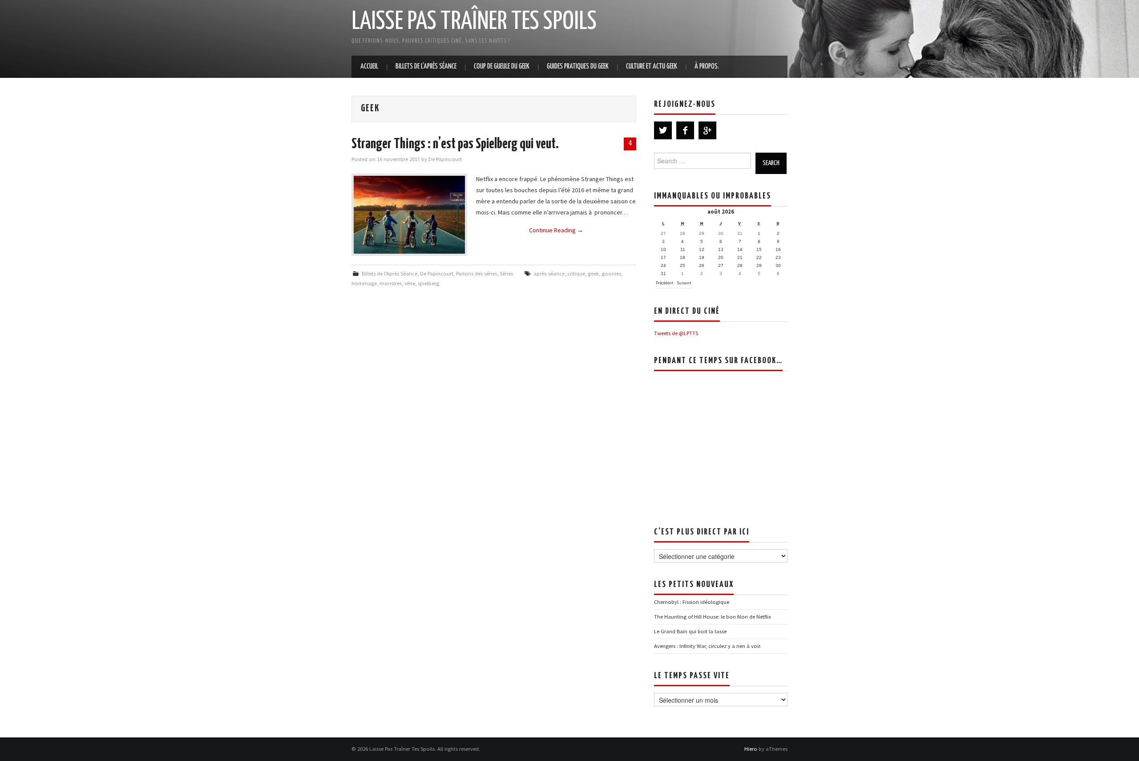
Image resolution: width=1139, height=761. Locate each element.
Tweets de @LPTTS (676, 333)
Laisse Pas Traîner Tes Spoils (474, 21)
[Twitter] (663, 130)
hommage (364, 283)
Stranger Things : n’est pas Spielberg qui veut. (455, 144)
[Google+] (707, 130)
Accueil (369, 66)
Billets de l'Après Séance (389, 273)
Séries (506, 273)
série (409, 283)
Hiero (750, 748)
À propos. (707, 66)
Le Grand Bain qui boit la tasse (690, 631)
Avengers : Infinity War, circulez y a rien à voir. (707, 646)
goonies (611, 273)
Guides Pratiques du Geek (578, 66)
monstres (391, 283)
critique (576, 273)
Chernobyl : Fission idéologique (691, 602)
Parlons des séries (476, 273)
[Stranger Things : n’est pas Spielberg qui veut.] (409, 215)
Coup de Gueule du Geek (501, 66)
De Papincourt (445, 159)
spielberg (428, 283)
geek (593, 273)
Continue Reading (556, 230)
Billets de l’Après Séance (426, 66)
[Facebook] (685, 130)
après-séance (549, 273)
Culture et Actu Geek (651, 66)
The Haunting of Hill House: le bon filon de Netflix (712, 616)
